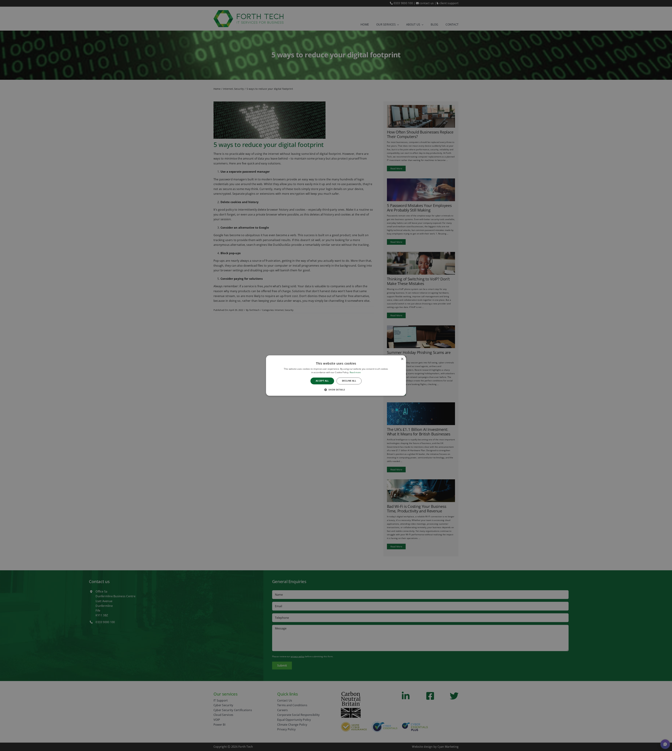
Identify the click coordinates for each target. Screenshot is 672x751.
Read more (355, 372)
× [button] (402, 359)
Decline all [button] (349, 380)
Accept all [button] (322, 380)
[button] (336, 389)
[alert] (336, 375)
